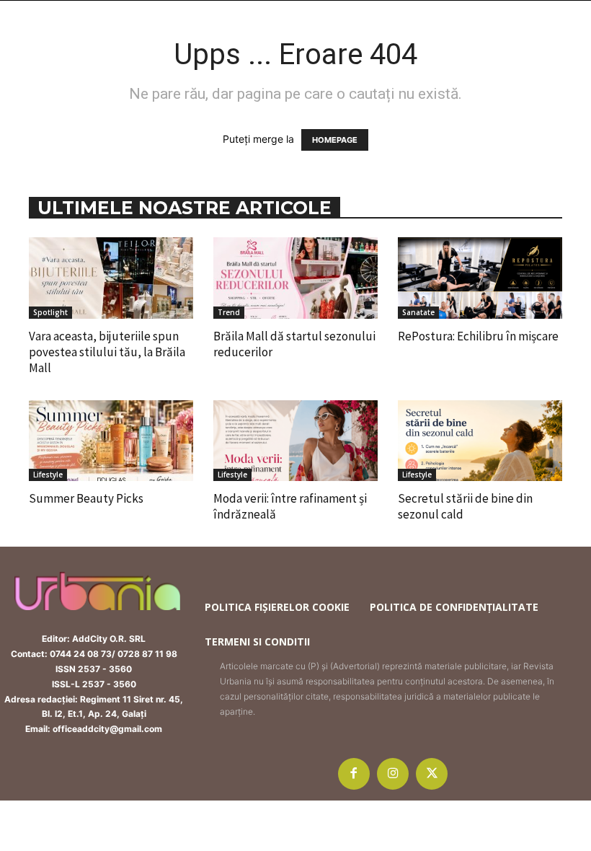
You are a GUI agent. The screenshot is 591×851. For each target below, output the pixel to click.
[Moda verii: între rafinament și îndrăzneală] (295, 441)
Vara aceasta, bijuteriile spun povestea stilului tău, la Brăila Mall (107, 352)
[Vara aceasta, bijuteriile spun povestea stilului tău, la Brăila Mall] (111, 278)
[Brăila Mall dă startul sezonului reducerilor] (295, 278)
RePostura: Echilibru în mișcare (478, 336)
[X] (432, 774)
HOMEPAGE (334, 140)
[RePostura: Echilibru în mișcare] (480, 278)
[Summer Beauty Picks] (111, 441)
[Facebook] (354, 774)
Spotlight (50, 312)
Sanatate (418, 312)
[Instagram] (393, 774)
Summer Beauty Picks (86, 498)
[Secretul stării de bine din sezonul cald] (480, 441)
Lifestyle (48, 474)
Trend (229, 312)
